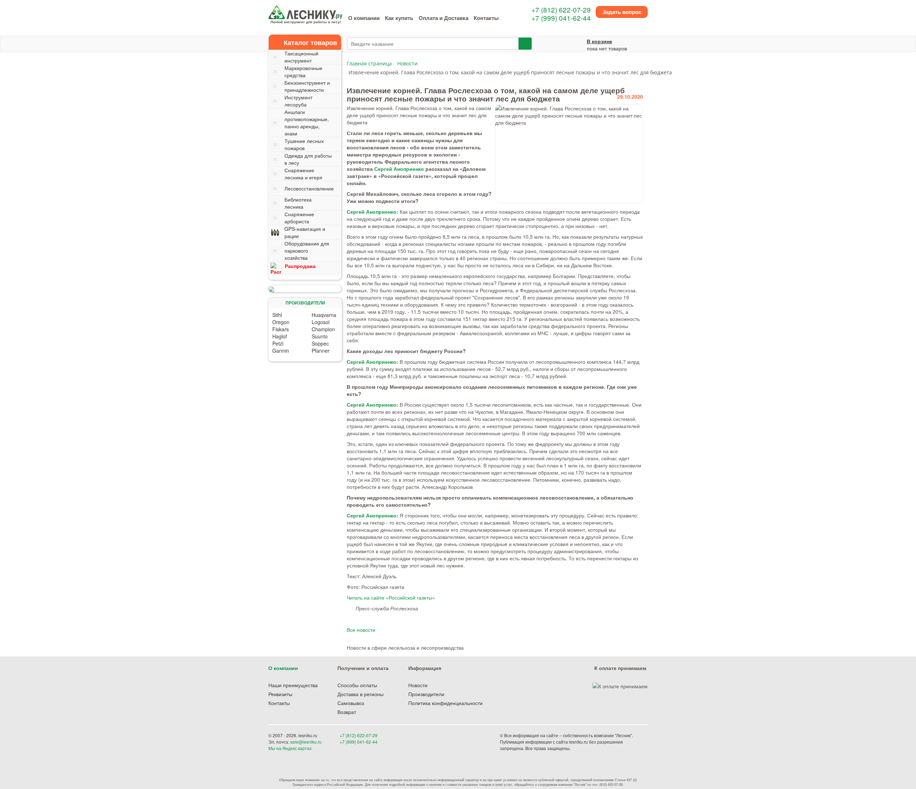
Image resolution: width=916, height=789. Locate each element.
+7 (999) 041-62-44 (561, 18)
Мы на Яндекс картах (290, 748)
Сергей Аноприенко (399, 168)
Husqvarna (324, 314)
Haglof (279, 336)
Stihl (277, 314)
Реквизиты (280, 694)
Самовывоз (350, 702)
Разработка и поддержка (597, 748)
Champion (323, 329)
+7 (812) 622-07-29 (561, 9)
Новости (418, 685)
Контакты (486, 18)
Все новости (361, 629)
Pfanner (321, 350)
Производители (426, 694)
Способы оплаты (357, 685)
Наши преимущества (293, 685)
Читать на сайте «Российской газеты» (391, 597)
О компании (364, 18)
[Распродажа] (304, 288)
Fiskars (280, 329)
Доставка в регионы (360, 694)
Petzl (277, 343)
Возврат (346, 711)
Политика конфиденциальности (445, 702)
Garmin (280, 350)
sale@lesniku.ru (306, 742)
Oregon (280, 322)
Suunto (320, 336)
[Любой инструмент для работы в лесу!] (305, 11)
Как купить (399, 18)
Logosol (321, 322)
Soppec (320, 343)
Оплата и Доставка (443, 18)
